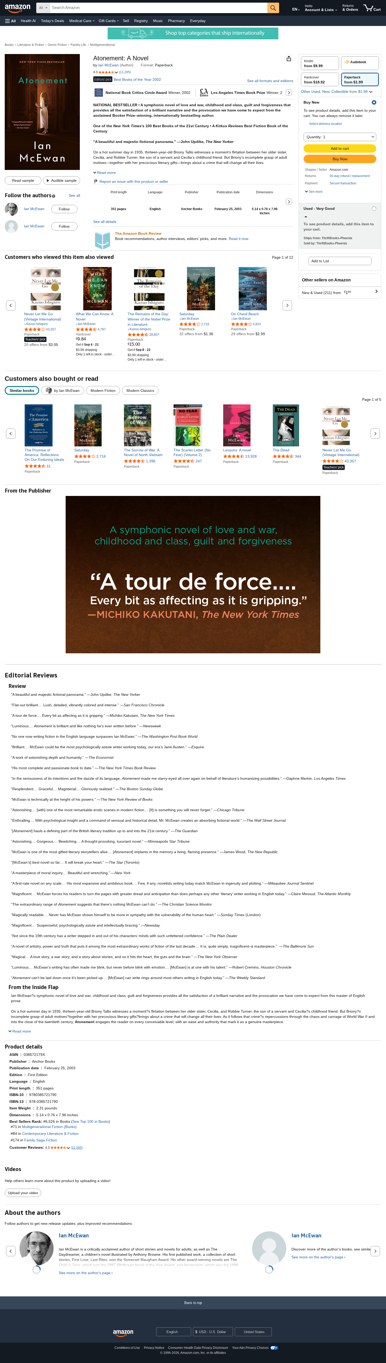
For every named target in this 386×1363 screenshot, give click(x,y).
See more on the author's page (85, 1273)
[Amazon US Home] (123, 1333)
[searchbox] (158, 8)
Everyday (198, 21)
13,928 (251, 456)
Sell (126, 21)
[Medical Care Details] (94, 21)
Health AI (28, 21)
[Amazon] (18, 7)
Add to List (320, 261)
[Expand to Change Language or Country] (299, 9)
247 (199, 461)
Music (158, 21)
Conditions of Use (127, 1348)
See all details (104, 222)
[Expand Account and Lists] (336, 10)
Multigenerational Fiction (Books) (49, 1127)
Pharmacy (176, 21)
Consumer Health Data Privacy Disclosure (198, 1348)
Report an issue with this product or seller (134, 181)
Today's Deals (52, 21)
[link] (45, 316)
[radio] (320, 63)
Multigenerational (102, 45)
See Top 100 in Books (90, 1121)
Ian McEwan (108, 65)
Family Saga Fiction (40, 1140)
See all (74, 195)
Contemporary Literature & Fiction (50, 1133)
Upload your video (23, 1193)
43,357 (350, 461)
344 (298, 456)
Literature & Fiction (30, 45)
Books (9, 45)
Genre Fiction (57, 45)
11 (49, 466)
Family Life (78, 45)
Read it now (238, 239)
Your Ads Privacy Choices (250, 1348)
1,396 (150, 461)
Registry (141, 21)
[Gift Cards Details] (118, 21)
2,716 (101, 456)
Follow (64, 209)
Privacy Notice (154, 1348)
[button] (10, 21)
